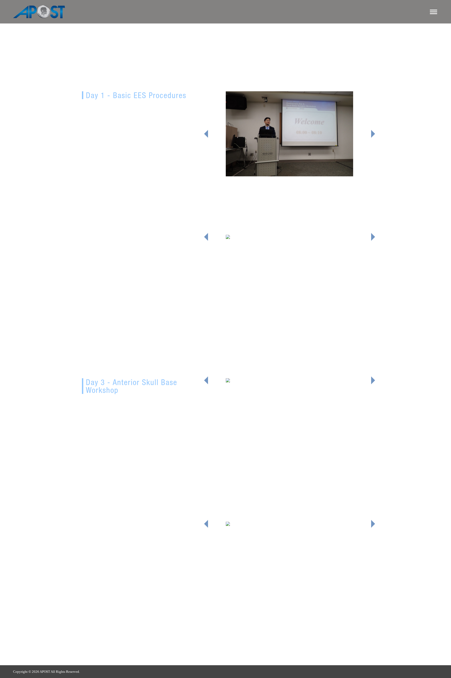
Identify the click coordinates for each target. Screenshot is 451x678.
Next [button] (373, 133)
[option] (289, 133)
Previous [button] (206, 133)
